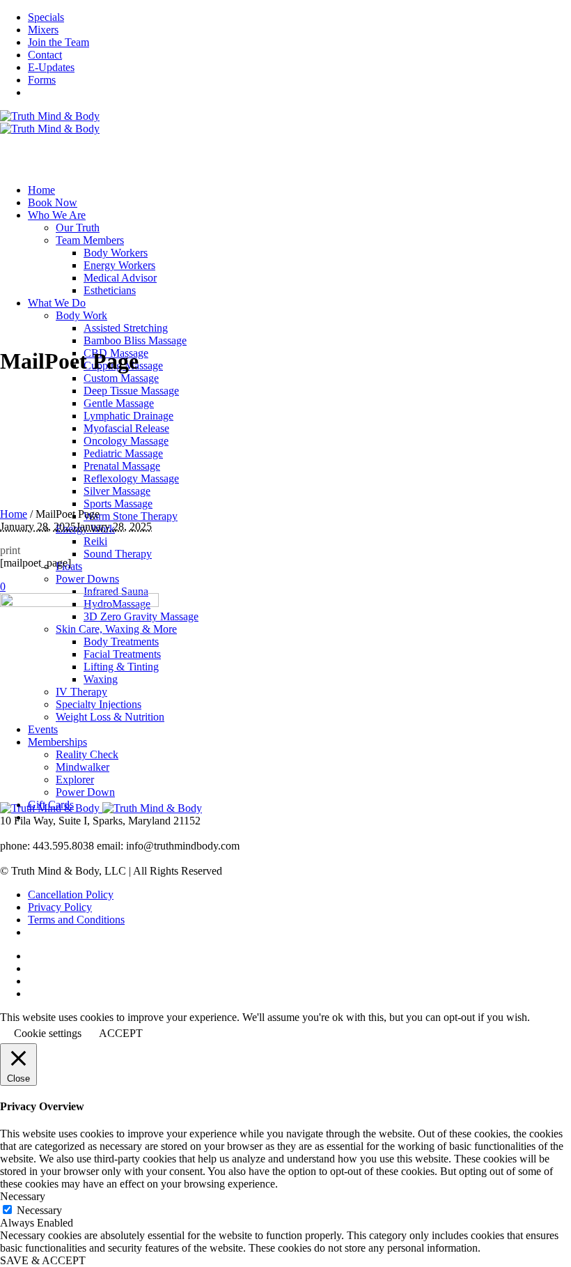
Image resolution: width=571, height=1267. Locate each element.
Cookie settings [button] (47, 1033)
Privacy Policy (60, 907)
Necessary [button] (22, 1196)
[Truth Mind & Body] (50, 122)
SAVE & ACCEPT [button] (43, 1260)
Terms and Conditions (76, 920)
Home (13, 514)
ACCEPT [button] (121, 1033)
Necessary (39, 1210)
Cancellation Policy (71, 894)
